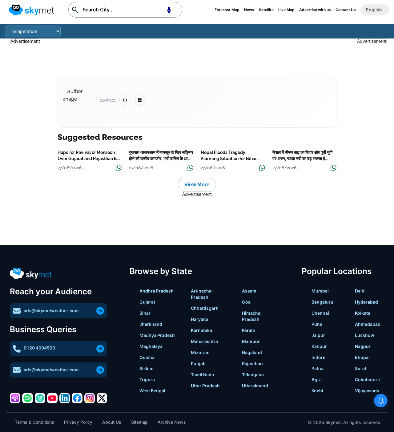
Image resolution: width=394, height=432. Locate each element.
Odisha (147, 357)
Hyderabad (366, 302)
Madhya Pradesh (157, 335)
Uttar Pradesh (205, 385)
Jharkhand (150, 324)
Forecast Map (227, 9)
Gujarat (147, 302)
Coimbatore (367, 379)
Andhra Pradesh (156, 290)
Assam (249, 290)
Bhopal (362, 357)
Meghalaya (151, 346)
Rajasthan (252, 363)
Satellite (266, 9)
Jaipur (318, 335)
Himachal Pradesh (252, 316)
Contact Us (346, 9)
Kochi (317, 390)
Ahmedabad (367, 324)
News (249, 9)
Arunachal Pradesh (202, 294)
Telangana (253, 374)
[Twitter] (102, 398)
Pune (317, 324)
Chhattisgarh (205, 308)
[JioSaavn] (40, 398)
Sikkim (146, 368)
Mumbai (320, 290)
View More (197, 185)
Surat (360, 368)
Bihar (145, 313)
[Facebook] (77, 398)
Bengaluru (322, 302)
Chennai (320, 313)
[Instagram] (89, 398)
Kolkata (362, 313)
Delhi (360, 290)
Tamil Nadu (202, 374)
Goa (246, 302)
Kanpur (319, 346)
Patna (318, 368)
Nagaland (252, 352)
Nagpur (363, 346)
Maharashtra (204, 341)
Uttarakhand (255, 385)
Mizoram (200, 352)
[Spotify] (27, 398)
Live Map (286, 9)
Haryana (199, 319)
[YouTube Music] (52, 398)
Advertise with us (315, 9)
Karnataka (201, 330)
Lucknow (364, 335)
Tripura (147, 379)
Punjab (198, 363)
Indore (318, 357)
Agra (317, 379)
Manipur (251, 341)
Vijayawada (367, 390)
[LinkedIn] (64, 398)
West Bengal (152, 390)
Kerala (248, 330)
